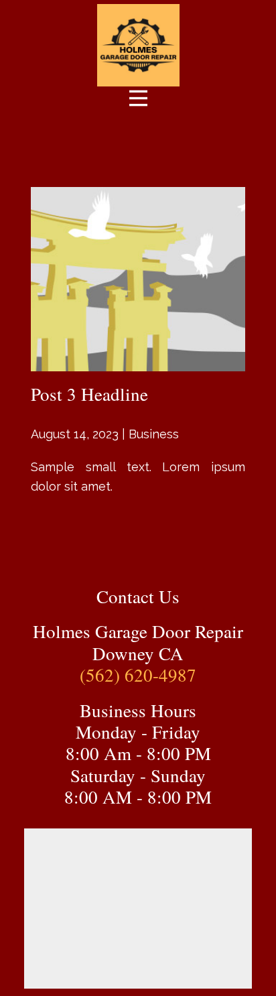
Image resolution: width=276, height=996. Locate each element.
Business (154, 434)
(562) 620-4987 (138, 675)
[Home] (138, 45)
